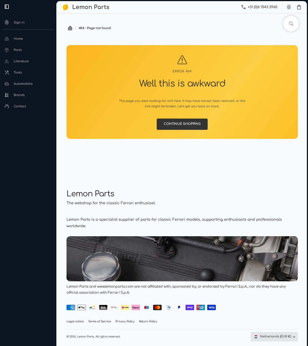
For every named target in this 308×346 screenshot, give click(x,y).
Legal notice (75, 321)
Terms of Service (99, 321)
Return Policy (148, 321)
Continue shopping (182, 124)
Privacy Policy (124, 321)
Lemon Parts (85, 336)
